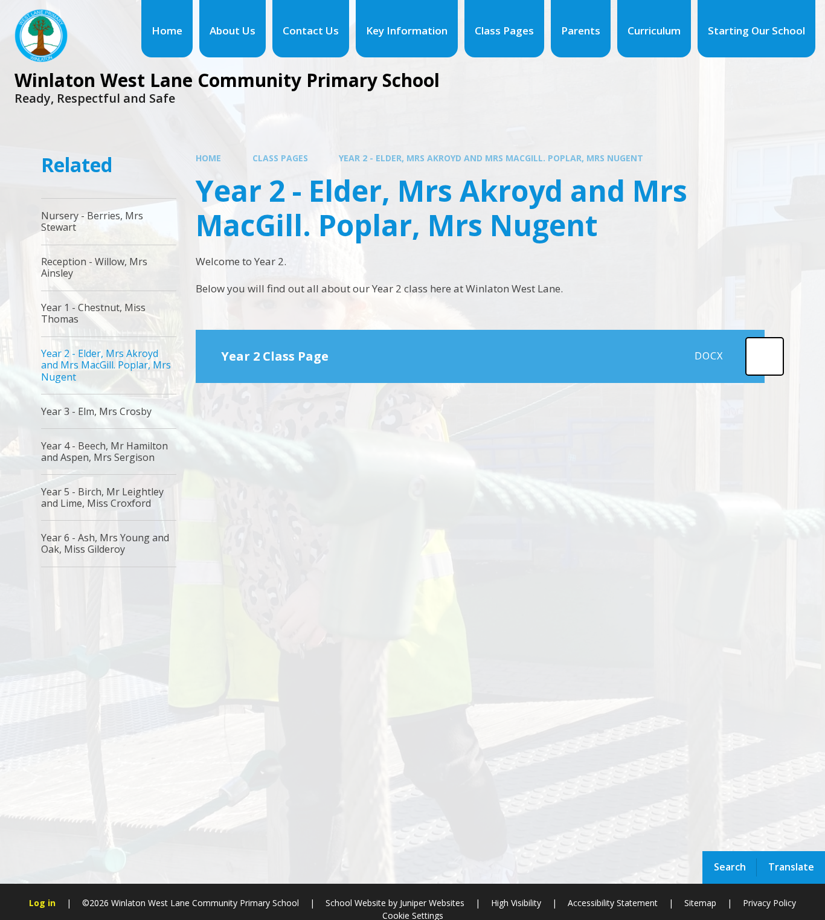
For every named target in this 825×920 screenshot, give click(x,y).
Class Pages (280, 158)
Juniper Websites (430, 903)
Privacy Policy (769, 903)
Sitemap (700, 903)
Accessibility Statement (613, 903)
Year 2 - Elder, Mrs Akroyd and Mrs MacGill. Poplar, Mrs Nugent (491, 158)
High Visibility (516, 903)
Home (208, 158)
